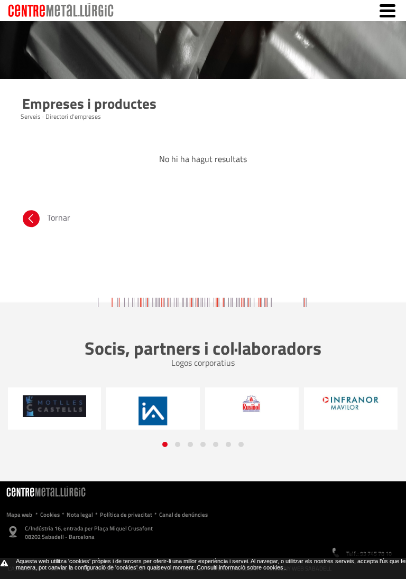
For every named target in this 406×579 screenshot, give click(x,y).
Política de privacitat (126, 514)
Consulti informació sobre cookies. (241, 567)
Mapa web (19, 514)
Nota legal (80, 514)
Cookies (50, 514)
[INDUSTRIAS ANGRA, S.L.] (153, 411)
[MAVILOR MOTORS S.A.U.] (351, 403)
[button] (165, 444)
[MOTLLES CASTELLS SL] (54, 405)
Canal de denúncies (183, 514)
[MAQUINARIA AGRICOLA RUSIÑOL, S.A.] (252, 404)
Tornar (58, 217)
